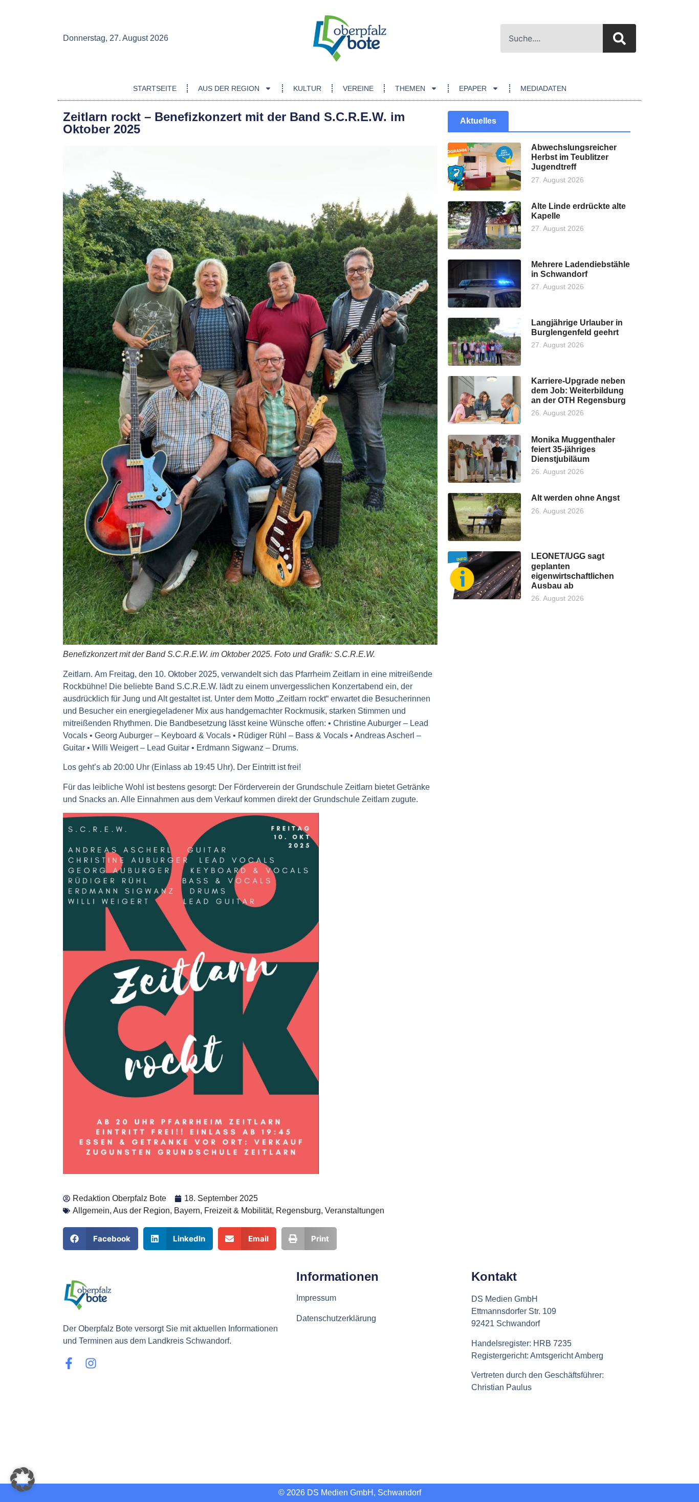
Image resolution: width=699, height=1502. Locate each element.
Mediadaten (543, 88)
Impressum (316, 1298)
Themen (410, 88)
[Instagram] (91, 1363)
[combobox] (551, 38)
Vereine (358, 88)
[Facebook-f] (69, 1363)
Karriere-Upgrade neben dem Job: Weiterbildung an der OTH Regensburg (578, 391)
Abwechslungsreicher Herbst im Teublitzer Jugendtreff (574, 157)
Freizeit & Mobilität (238, 1210)
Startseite (155, 88)
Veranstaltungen (354, 1210)
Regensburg (298, 1210)
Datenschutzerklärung (336, 1318)
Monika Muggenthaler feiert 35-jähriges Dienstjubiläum (573, 449)
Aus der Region (228, 88)
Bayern (187, 1210)
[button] (100, 1238)
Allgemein (91, 1210)
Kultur (307, 88)
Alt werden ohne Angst (575, 498)
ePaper (473, 88)
